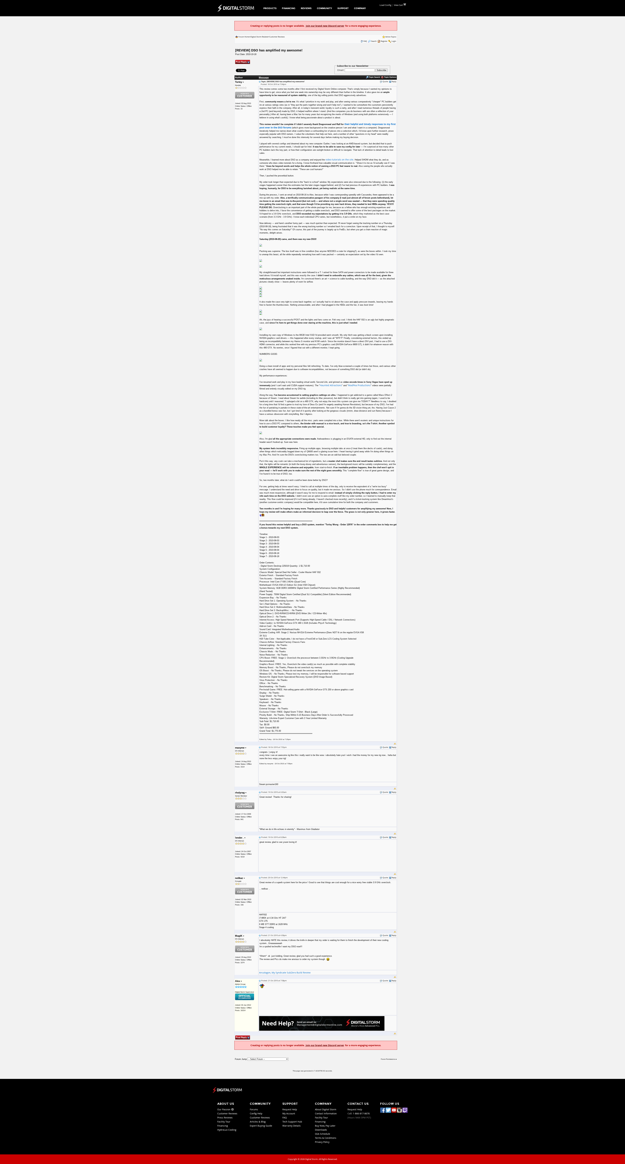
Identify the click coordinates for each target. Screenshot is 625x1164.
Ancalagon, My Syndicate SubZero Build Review (285, 972)
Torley (239, 82)
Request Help (289, 1109)
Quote (385, 81)
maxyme (240, 747)
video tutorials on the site (339, 159)
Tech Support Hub (292, 1121)
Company (360, 8)
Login (393, 41)
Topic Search (374, 77)
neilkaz (239, 878)
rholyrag (240, 792)
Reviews (306, 8)
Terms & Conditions (325, 1137)
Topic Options (390, 77)
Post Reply (241, 62)
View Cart (398, 5)
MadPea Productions (359, 385)
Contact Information (326, 1113)
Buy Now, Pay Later (325, 1125)
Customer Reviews (277, 36)
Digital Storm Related (259, 36)
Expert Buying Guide (261, 1125)
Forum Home (244, 36)
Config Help (256, 1113)
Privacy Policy (322, 1141)
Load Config (385, 5)
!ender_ (239, 837)
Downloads (321, 1129)
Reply (394, 81)
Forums (254, 1109)
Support (343, 8)
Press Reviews (225, 1117)
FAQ (365, 41)
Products (270, 8)
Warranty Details (291, 1125)
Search (374, 41)
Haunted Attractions (331, 385)
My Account (288, 1113)
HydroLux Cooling (226, 1129)
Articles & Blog (258, 1121)
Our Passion (224, 1109)
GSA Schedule (322, 1133)
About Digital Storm (325, 1109)
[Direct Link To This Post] (260, 81)
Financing (288, 8)
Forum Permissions (388, 1059)
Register (384, 41)
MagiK (239, 935)
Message (264, 77)
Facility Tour (223, 1121)
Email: (341, 70)
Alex (238, 981)
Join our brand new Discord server (325, 25)
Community (324, 8)
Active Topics (390, 36)
